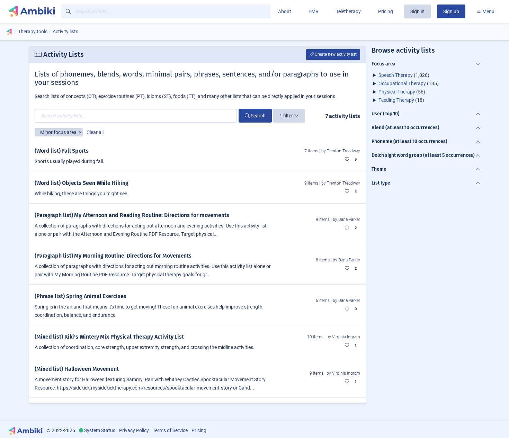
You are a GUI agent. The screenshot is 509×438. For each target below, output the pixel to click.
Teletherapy (348, 11)
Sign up (451, 11)
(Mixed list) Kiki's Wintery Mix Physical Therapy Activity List (109, 336)
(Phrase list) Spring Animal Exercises (80, 296)
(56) (401, 92)
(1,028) (403, 75)
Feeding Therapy (396, 100)
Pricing (385, 11)
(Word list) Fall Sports (62, 151)
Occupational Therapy (402, 83)
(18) (401, 100)
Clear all (95, 132)
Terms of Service (170, 430)
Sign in (417, 11)
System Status (99, 430)
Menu (487, 11)
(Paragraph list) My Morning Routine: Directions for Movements (113, 255)
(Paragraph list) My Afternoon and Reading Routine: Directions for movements (132, 215)
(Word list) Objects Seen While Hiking (81, 183)
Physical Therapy (396, 92)
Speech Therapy (395, 75)
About (284, 11)
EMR (314, 11)
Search (258, 115)
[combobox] (165, 11)
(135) (408, 83)
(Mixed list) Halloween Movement (77, 369)
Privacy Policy (134, 430)
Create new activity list (335, 54)
